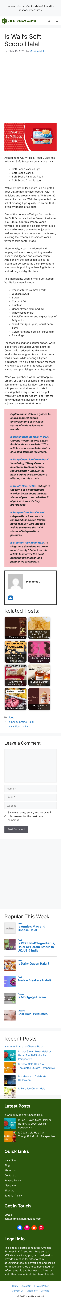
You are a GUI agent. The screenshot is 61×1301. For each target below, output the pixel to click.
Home (15, 1286)
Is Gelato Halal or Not (23, 486)
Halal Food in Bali (18, 726)
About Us (10, 1170)
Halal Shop (10, 1160)
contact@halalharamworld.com (22, 1218)
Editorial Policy (13, 1195)
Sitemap (9, 1190)
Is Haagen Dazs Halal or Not (27, 512)
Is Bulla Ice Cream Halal (32, 1088)
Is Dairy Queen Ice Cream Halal (29, 459)
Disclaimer (10, 1185)
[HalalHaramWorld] (18, 20)
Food (11, 717)
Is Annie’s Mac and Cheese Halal (23, 1046)
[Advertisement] (30, 16)
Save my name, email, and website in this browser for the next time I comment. (30, 816)
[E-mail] (10, 598)
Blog (7, 1165)
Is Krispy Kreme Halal (21, 721)
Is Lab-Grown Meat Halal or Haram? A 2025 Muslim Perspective (34, 1055)
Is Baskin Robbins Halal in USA (29, 436)
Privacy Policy (12, 1180)
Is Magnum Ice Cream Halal (27, 542)
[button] (49, 20)
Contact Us (11, 1175)
